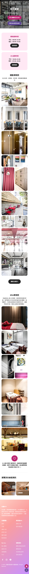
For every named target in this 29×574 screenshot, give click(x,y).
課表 (3, 524)
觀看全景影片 (14, 281)
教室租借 (4, 538)
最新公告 (4, 549)
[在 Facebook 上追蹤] (3, 560)
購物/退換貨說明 (20, 546)
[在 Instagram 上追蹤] (6, 560)
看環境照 (14, 45)
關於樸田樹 (19, 526)
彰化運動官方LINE (14, 17)
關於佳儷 (4, 535)
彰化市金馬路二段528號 (10, 13)
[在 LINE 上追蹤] (10, 560)
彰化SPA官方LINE (14, 23)
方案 (3, 526)
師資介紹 (4, 532)
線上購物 (4, 546)
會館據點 (4, 552)
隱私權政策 (19, 555)
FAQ (3, 555)
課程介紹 (4, 529)
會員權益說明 (20, 552)
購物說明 (18, 549)
